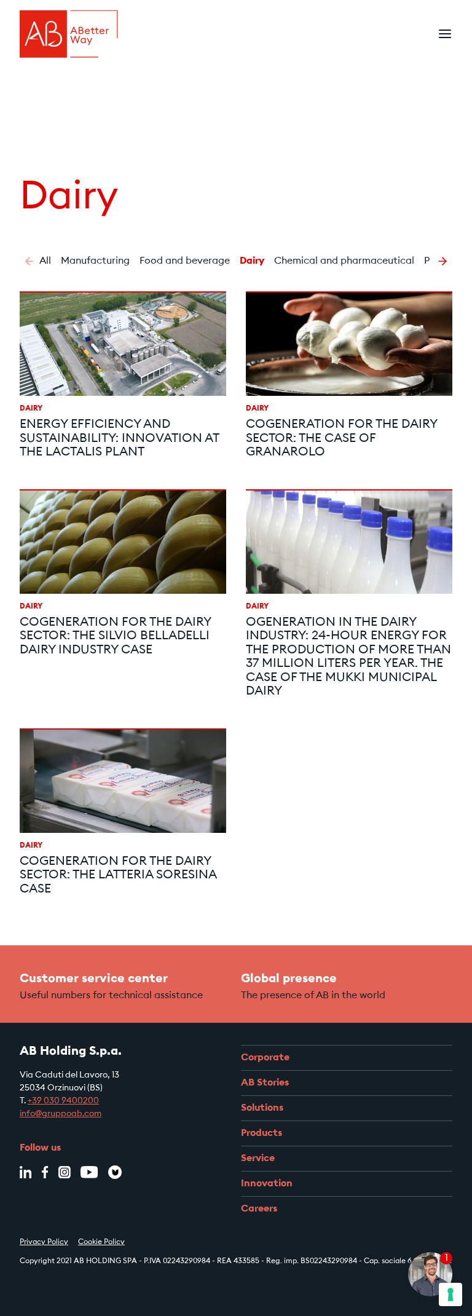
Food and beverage (185, 261)
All (45, 261)
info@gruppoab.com (60, 1114)
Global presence (289, 979)
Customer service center (94, 979)
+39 (36, 1101)
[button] (29, 261)
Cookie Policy (101, 1242)
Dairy (252, 261)
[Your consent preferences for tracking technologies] (450, 1294)
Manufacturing (95, 261)
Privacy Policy (44, 1242)
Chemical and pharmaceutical (344, 261)
